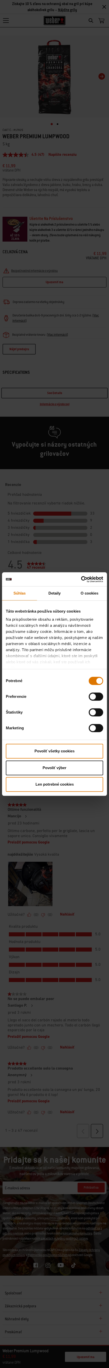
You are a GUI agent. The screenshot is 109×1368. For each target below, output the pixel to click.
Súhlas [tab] (19, 593)
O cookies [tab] (90, 593)
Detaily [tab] (54, 593)
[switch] (96, 697)
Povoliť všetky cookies (54, 751)
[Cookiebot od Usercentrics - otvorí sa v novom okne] (81, 579)
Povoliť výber (54, 768)
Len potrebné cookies (54, 784)
